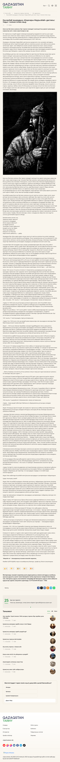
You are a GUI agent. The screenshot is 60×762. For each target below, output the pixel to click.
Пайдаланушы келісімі (37, 732)
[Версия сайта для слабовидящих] (52, 6)
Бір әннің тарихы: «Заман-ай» (12, 646)
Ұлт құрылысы (36, 13)
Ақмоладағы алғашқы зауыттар (13, 662)
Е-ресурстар (6, 728)
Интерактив (6, 732)
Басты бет (8, 13)
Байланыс (33, 728)
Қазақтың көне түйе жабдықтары (13, 669)
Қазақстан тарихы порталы (21, 13)
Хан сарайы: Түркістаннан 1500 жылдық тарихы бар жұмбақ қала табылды (23, 617)
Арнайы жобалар (7, 735)
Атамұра (5, 725)
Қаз (44, 5)
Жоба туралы (34, 725)
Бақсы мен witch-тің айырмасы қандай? (15, 654)
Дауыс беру (9, 700)
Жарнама (33, 735)
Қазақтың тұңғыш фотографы (12, 639)
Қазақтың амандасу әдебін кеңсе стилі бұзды (17, 624)
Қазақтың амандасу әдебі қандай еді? (15, 631)
